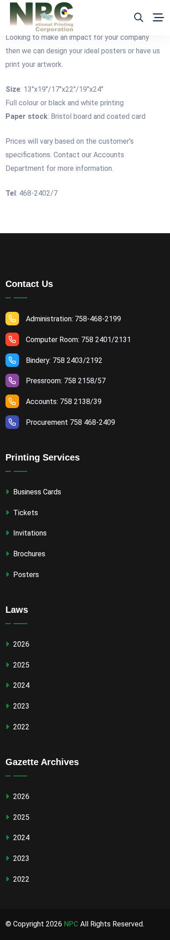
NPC (71, 924)
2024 (20, 685)
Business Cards (36, 492)
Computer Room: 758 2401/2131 (78, 339)
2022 (20, 727)
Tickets (24, 512)
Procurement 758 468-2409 (70, 422)
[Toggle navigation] (158, 17)
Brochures (28, 554)
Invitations (29, 533)
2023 (20, 706)
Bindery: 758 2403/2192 (64, 360)
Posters (25, 574)
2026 (20, 644)
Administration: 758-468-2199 (73, 319)
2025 (20, 665)
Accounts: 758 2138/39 (64, 401)
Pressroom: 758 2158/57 (66, 380)
